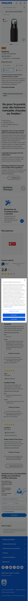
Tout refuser (13, 315)
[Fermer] (24, 280)
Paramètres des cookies (13, 311)
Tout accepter (13, 319)
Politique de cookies (11, 307)
